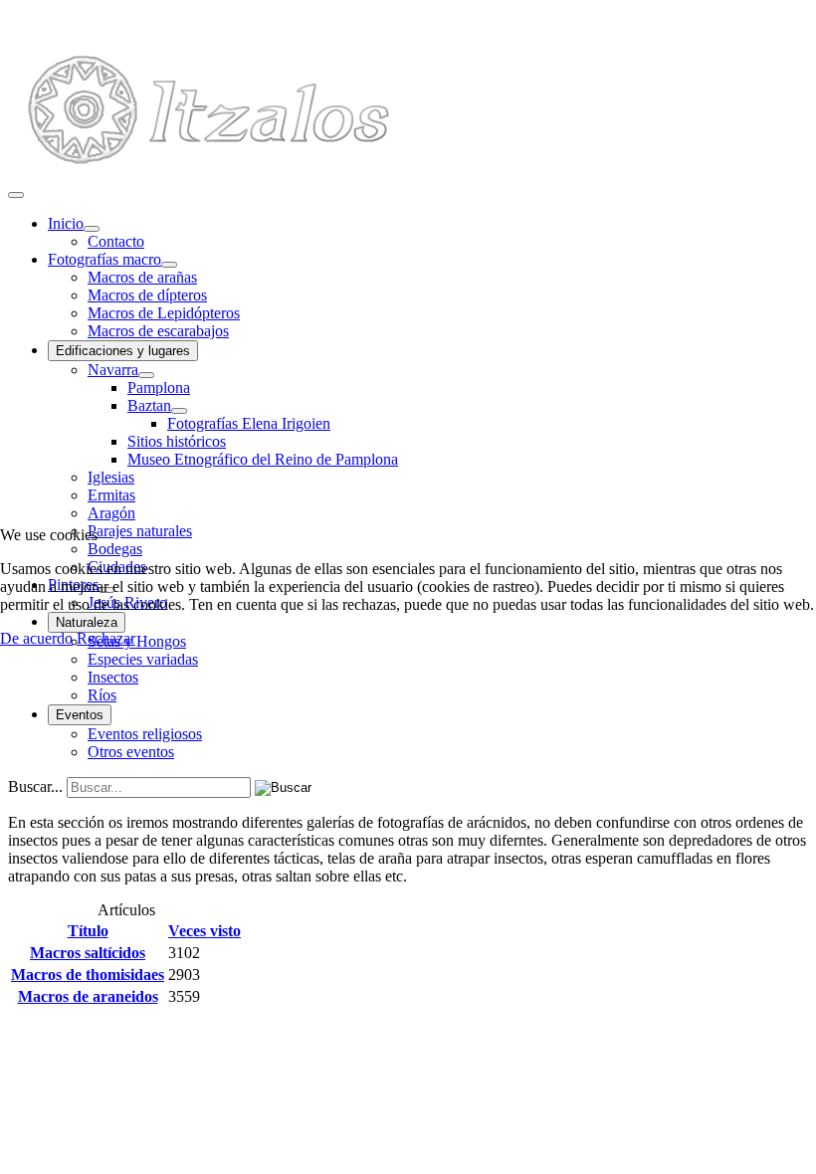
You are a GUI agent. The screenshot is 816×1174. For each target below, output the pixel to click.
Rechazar (106, 638)
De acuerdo (36, 638)
